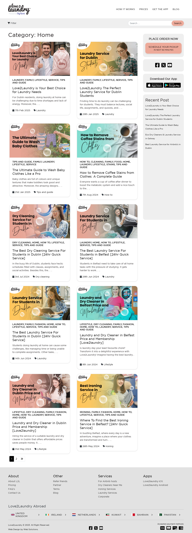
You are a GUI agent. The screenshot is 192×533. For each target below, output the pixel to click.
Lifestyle (41, 80)
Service (53, 80)
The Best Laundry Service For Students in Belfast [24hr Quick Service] (104, 254)
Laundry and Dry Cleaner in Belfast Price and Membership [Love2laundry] (107, 338)
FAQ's (11, 489)
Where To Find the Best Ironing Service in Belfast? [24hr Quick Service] (104, 424)
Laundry (18, 80)
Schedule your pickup (163, 48)
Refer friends (60, 481)
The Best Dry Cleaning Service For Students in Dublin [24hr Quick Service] (39, 254)
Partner (57, 485)
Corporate (103, 496)
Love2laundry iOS (153, 481)
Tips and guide (22, 161)
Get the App (160, 9)
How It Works (125, 9)
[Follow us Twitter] (163, 66)
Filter (13, 23)
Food (118, 161)
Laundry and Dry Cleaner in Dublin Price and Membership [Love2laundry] (39, 426)
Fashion (40, 324)
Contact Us (14, 492)
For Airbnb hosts (107, 481)
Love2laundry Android (155, 485)
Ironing (85, 412)
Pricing (12, 485)
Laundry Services (107, 492)
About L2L (14, 481)
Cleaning (97, 161)
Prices (143, 9)
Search (177, 23)
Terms (56, 489)
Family (29, 80)
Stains (110, 164)
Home (126, 161)
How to (85, 161)
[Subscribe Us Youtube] (170, 66)
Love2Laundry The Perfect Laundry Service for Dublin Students (101, 91)
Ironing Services (107, 489)
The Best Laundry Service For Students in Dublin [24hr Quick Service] (36, 336)
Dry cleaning (21, 242)
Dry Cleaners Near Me (110, 485)
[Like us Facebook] (157, 66)
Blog (176, 9)
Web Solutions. (30, 529)
